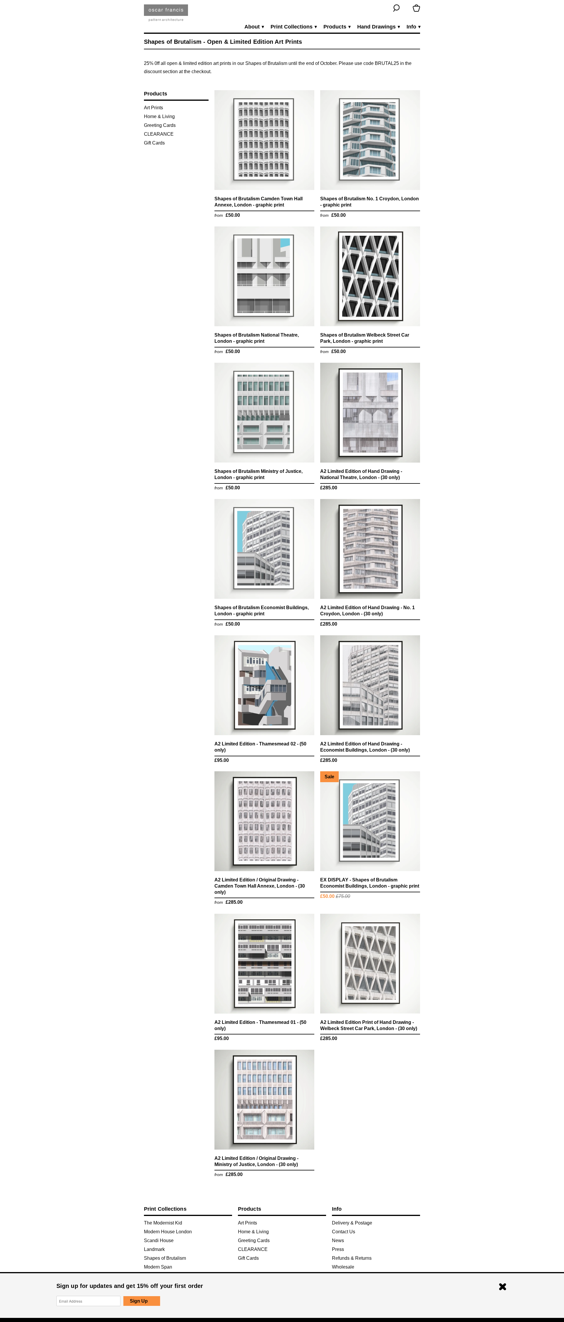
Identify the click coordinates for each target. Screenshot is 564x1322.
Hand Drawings (378, 27)
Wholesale (343, 1266)
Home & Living (159, 116)
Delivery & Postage (352, 1222)
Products (336, 27)
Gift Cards (154, 142)
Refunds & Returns (352, 1258)
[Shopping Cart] (416, 8)
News (338, 1240)
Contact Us (343, 1231)
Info (413, 27)
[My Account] (406, 8)
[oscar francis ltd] (166, 15)
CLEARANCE (159, 134)
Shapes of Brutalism (165, 1258)
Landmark (154, 1249)
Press (338, 1249)
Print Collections (293, 27)
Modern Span (158, 1266)
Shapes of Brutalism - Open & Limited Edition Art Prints (223, 41)
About (253, 27)
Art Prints (153, 107)
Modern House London (168, 1231)
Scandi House (159, 1240)
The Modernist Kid (163, 1222)
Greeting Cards (160, 125)
